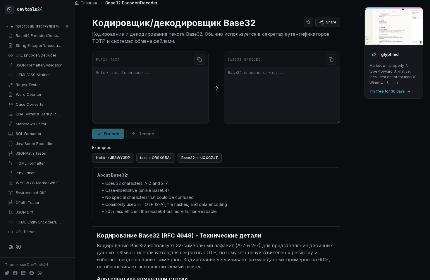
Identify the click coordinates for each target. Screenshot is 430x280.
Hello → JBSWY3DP (113, 158)
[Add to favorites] (66, 35)
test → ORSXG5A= (155, 158)
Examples (101, 147)
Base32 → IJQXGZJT (199, 158)
